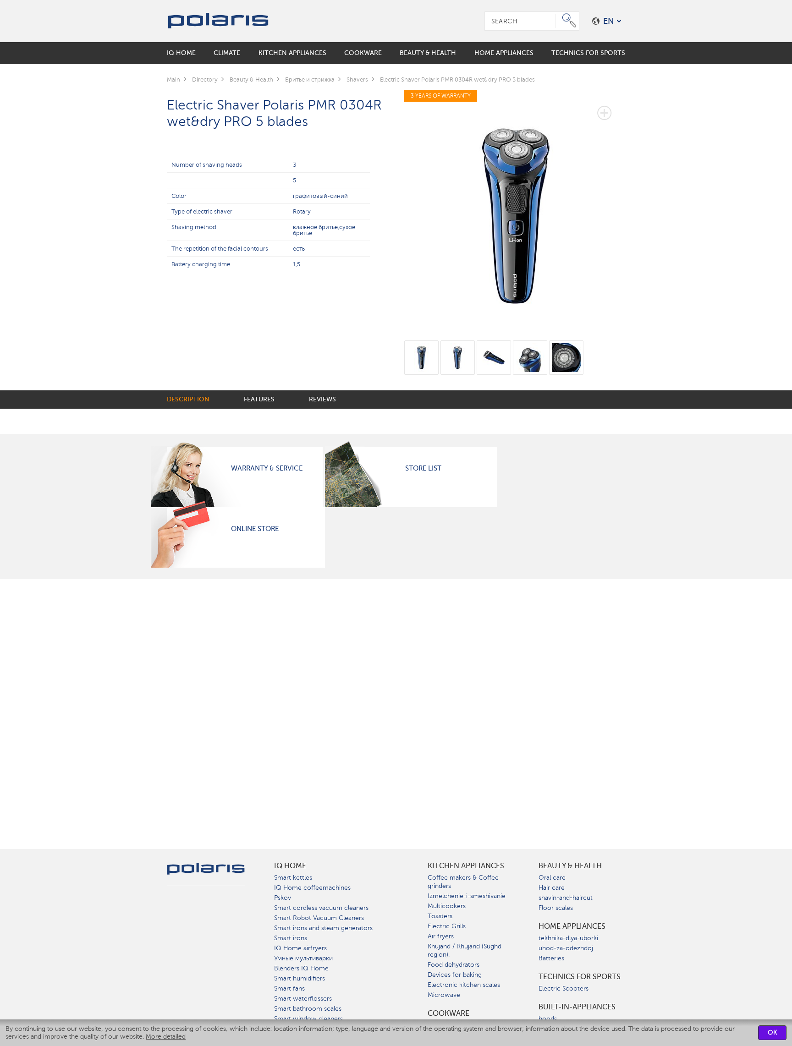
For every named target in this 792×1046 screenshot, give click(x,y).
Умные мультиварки (303, 958)
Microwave (444, 995)
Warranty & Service (266, 468)
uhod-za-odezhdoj (566, 948)
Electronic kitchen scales (464, 985)
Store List (423, 468)
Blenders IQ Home (301, 968)
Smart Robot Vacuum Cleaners (319, 918)
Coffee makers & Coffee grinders (463, 882)
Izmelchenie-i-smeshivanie (467, 896)
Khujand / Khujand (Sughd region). (464, 950)
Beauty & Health (570, 866)
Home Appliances (572, 926)
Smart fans (289, 988)
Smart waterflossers (303, 998)
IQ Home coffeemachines (312, 888)
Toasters (440, 916)
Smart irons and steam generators (323, 928)
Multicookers (447, 906)
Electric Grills (447, 926)
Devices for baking (455, 975)
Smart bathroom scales (307, 1009)
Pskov (282, 898)
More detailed (166, 1037)
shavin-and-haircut (566, 898)
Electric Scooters (563, 988)
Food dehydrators (453, 965)
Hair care (552, 888)
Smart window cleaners (308, 1019)
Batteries (551, 958)
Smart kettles (293, 878)
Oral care (552, 878)
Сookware (448, 1013)
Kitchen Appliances (466, 866)
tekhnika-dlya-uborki (568, 938)
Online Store (255, 529)
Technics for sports (580, 977)
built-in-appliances (577, 1007)
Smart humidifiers (299, 978)
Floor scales (556, 908)
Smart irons (290, 938)
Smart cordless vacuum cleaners (321, 908)
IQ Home (290, 866)
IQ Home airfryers (300, 948)
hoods (548, 1019)
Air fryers (441, 936)
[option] (515, 209)
